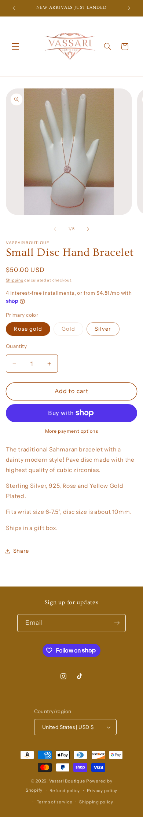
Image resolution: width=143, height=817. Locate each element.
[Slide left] (55, 229)
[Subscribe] (117, 623)
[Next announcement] (129, 8)
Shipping (14, 280)
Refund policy (65, 790)
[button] (15, 46)
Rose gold (28, 329)
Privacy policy (102, 790)
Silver (103, 329)
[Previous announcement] (14, 8)
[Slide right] (88, 229)
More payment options (71, 431)
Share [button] (21, 551)
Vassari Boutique (68, 781)
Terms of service (55, 802)
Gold (72, 330)
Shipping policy (96, 802)
